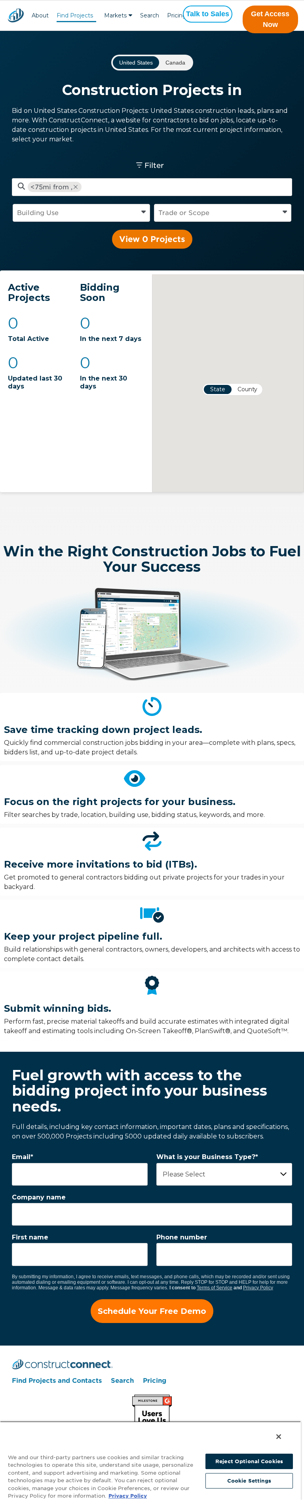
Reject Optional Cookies (249, 1461)
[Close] (278, 1436)
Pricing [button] (176, 15)
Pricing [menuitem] (154, 1380)
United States (136, 62)
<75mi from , (51, 187)
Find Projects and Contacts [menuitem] (57, 1380)
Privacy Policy (258, 1288)
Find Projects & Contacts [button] (75, 16)
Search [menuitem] (122, 1380)
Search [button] (149, 15)
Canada (175, 62)
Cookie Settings (249, 1481)
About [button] (40, 15)
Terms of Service (214, 1288)
